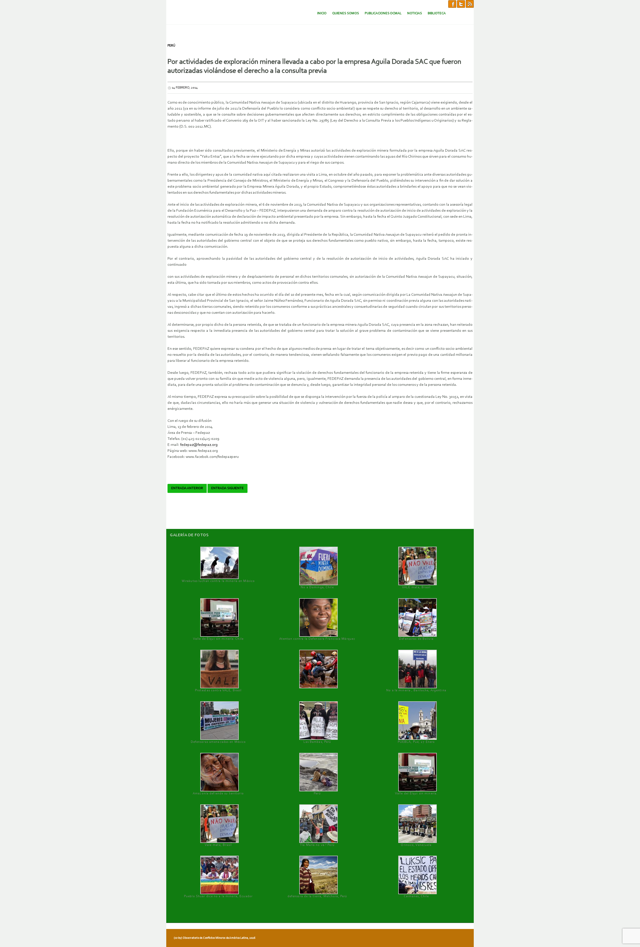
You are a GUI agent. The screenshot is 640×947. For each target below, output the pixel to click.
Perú (171, 45)
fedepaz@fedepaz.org (199, 445)
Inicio (321, 13)
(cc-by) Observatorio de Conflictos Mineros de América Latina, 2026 (214, 937)
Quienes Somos (345, 13)
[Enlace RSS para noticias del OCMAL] (470, 4)
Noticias (414, 13)
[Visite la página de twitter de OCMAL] (461, 4)
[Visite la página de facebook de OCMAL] (452, 4)
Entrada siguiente (227, 488)
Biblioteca (437, 13)
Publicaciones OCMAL (383, 13)
